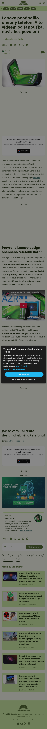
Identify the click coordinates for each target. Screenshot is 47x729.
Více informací (21, 366)
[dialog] (23, 364)
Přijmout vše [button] (24, 374)
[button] (23, 369)
